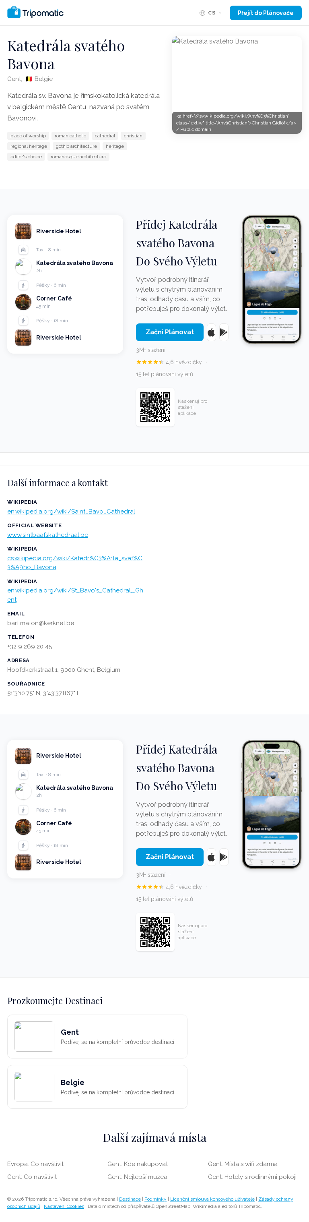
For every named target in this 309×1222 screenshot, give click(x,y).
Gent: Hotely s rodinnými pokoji (252, 1177)
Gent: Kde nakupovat (137, 1164)
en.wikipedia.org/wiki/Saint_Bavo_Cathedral (71, 511)
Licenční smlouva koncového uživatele (212, 1199)
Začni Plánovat (170, 332)
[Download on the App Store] (211, 332)
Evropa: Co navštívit (35, 1164)
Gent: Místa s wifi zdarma (243, 1164)
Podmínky (155, 1199)
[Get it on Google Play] (224, 332)
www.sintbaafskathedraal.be (47, 535)
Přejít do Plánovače (266, 13)
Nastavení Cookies (64, 1206)
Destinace (130, 1199)
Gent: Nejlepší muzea (137, 1177)
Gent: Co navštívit (32, 1177)
